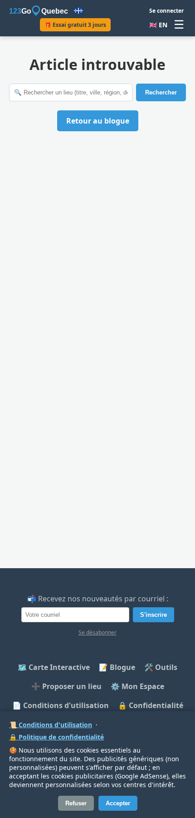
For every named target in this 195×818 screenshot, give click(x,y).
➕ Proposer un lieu (66, 686)
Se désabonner (97, 632)
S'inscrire (153, 614)
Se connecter (166, 11)
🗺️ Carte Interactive (54, 667)
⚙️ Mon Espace (137, 686)
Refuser (76, 803)
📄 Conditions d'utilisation (60, 705)
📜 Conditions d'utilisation (50, 724)
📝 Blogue (117, 667)
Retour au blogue (97, 121)
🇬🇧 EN (158, 24)
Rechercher (161, 92)
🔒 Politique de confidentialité (56, 737)
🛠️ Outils (160, 667)
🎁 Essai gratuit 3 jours (75, 25)
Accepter (118, 803)
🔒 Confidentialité (150, 705)
